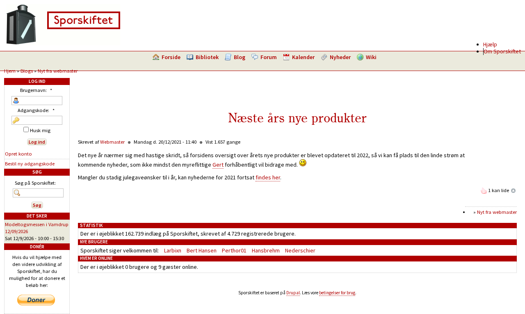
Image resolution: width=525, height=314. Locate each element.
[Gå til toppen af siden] (513, 190)
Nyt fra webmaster (58, 71)
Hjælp (490, 44)
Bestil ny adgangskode (30, 163)
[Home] (63, 43)
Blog (239, 57)
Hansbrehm (266, 250)
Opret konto (18, 154)
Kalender (303, 57)
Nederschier (300, 250)
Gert (218, 164)
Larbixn (172, 250)
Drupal (293, 293)
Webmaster (112, 142)
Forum (268, 57)
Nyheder (340, 57)
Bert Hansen (202, 250)
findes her (268, 177)
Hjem (10, 71)
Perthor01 (234, 250)
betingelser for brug (337, 293)
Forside (171, 57)
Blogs (27, 71)
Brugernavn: (36, 90)
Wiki (371, 57)
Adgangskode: (36, 110)
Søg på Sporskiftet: (35, 183)
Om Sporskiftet (502, 51)
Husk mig (39, 130)
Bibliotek (207, 57)
